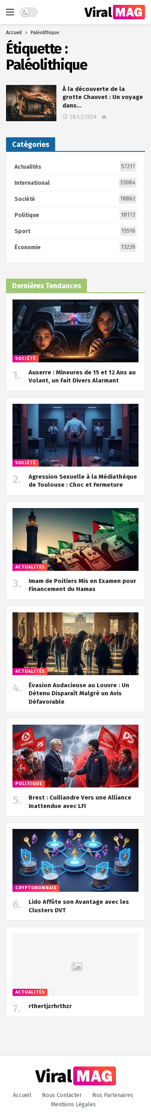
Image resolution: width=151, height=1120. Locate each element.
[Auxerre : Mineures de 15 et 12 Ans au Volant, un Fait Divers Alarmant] (75, 331)
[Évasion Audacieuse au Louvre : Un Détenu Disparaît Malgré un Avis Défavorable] (75, 644)
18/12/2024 (83, 117)
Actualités (74, 166)
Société (74, 199)
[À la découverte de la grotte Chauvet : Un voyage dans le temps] (31, 103)
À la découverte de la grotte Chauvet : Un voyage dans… (102, 97)
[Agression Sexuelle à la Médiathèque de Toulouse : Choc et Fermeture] (75, 435)
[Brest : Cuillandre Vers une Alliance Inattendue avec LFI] (75, 756)
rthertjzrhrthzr (50, 1006)
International (74, 182)
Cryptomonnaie (36, 888)
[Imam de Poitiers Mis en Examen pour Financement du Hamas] (75, 539)
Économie (74, 247)
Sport (74, 231)
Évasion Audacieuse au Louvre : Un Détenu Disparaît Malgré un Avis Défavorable (79, 693)
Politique (74, 215)
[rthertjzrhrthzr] (75, 964)
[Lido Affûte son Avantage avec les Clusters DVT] (75, 860)
